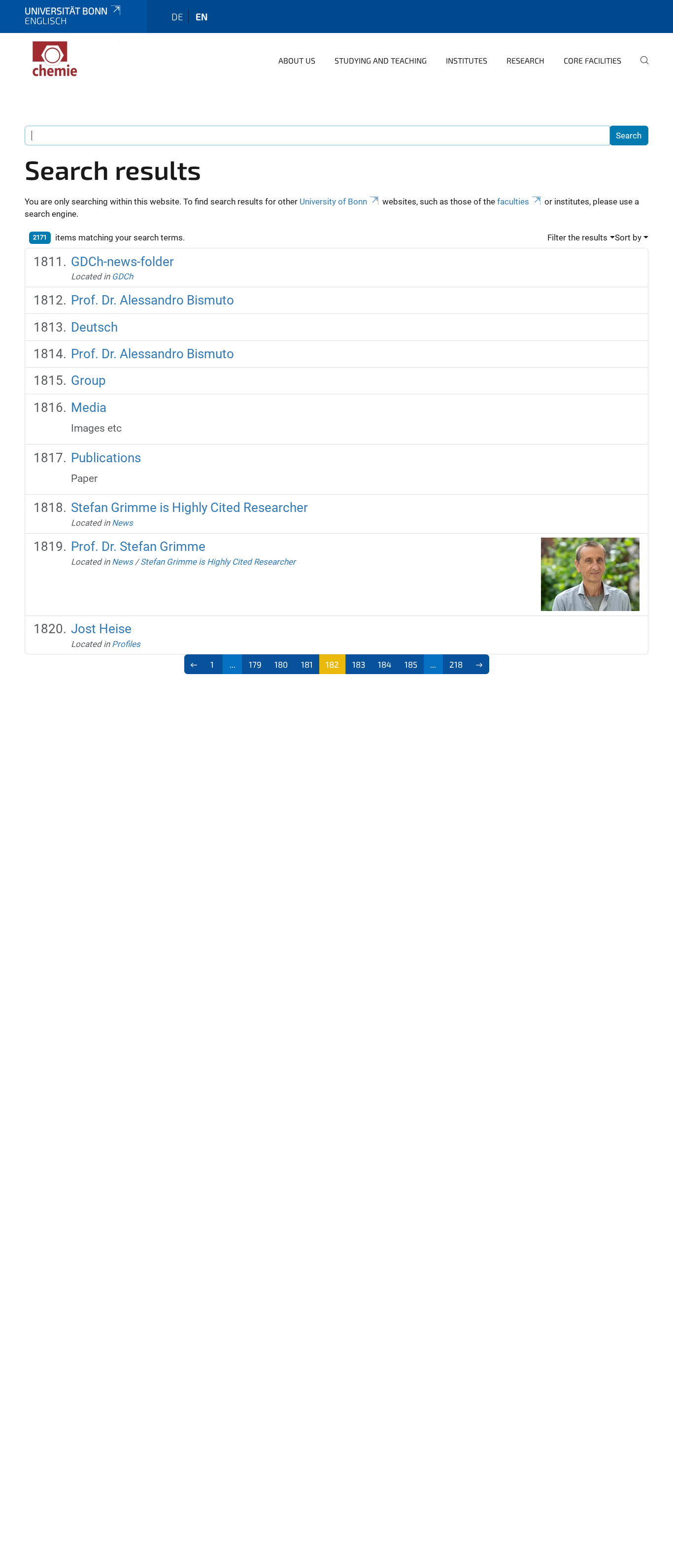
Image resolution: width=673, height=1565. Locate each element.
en (201, 16)
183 (358, 664)
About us (296, 60)
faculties (513, 201)
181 (307, 664)
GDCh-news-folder (122, 261)
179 (255, 664)
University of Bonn (333, 201)
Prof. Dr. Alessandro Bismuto (152, 300)
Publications (106, 457)
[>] (479, 664)
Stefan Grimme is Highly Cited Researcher (189, 507)
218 (456, 664)
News (122, 523)
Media (88, 407)
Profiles (126, 644)
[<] (194, 664)
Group (88, 380)
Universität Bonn (66, 10)
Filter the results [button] (577, 237)
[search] (640, 67)
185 (410, 664)
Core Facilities (592, 60)
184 (384, 664)
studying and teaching (381, 60)
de (177, 16)
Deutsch (94, 327)
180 (281, 664)
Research (525, 60)
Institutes (466, 60)
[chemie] (72, 59)
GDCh (122, 276)
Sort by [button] (628, 237)
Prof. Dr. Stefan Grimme (138, 546)
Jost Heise (101, 628)
